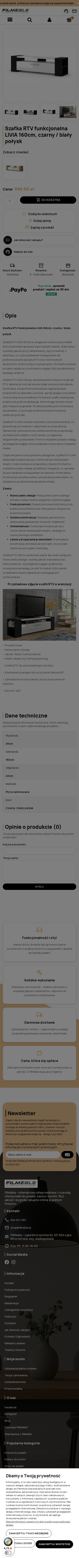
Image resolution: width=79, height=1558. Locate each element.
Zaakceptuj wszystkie (54, 1544)
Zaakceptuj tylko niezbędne (29, 1533)
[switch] (8, 1553)
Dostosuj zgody (20, 1543)
